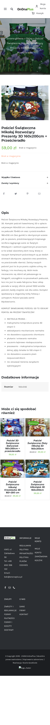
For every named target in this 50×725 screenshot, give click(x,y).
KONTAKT (23, 614)
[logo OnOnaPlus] (25, 8)
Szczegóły (7, 430)
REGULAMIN (25, 545)
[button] (25, 177)
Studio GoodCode (29, 663)
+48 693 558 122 (8, 565)
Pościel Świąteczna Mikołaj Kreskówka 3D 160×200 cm (12, 487)
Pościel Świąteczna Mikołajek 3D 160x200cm (37, 485)
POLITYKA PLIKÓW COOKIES (23, 561)
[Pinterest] (27, 194)
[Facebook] (3, 194)
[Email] (39, 194)
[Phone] (14, 587)
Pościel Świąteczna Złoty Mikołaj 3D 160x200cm (37, 444)
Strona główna (15, 38)
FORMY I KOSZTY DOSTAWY (9, 626)
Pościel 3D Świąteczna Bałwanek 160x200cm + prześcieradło (12, 446)
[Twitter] (15, 194)
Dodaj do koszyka (11, 425)
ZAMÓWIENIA (41, 556)
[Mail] (9, 587)
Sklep (29, 38)
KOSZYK (38, 560)
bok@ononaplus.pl (13, 577)
